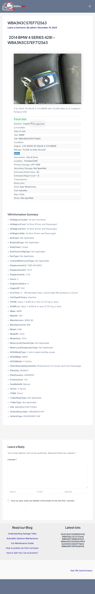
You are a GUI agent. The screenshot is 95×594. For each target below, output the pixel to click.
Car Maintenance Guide (22, 543)
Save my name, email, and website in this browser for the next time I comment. (43, 501)
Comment (12, 459)
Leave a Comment (16, 27)
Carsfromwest (85, 570)
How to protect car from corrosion (22, 548)
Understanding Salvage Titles (22, 533)
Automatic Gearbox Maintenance (22, 538)
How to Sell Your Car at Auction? (22, 553)
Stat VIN (74, 570)
